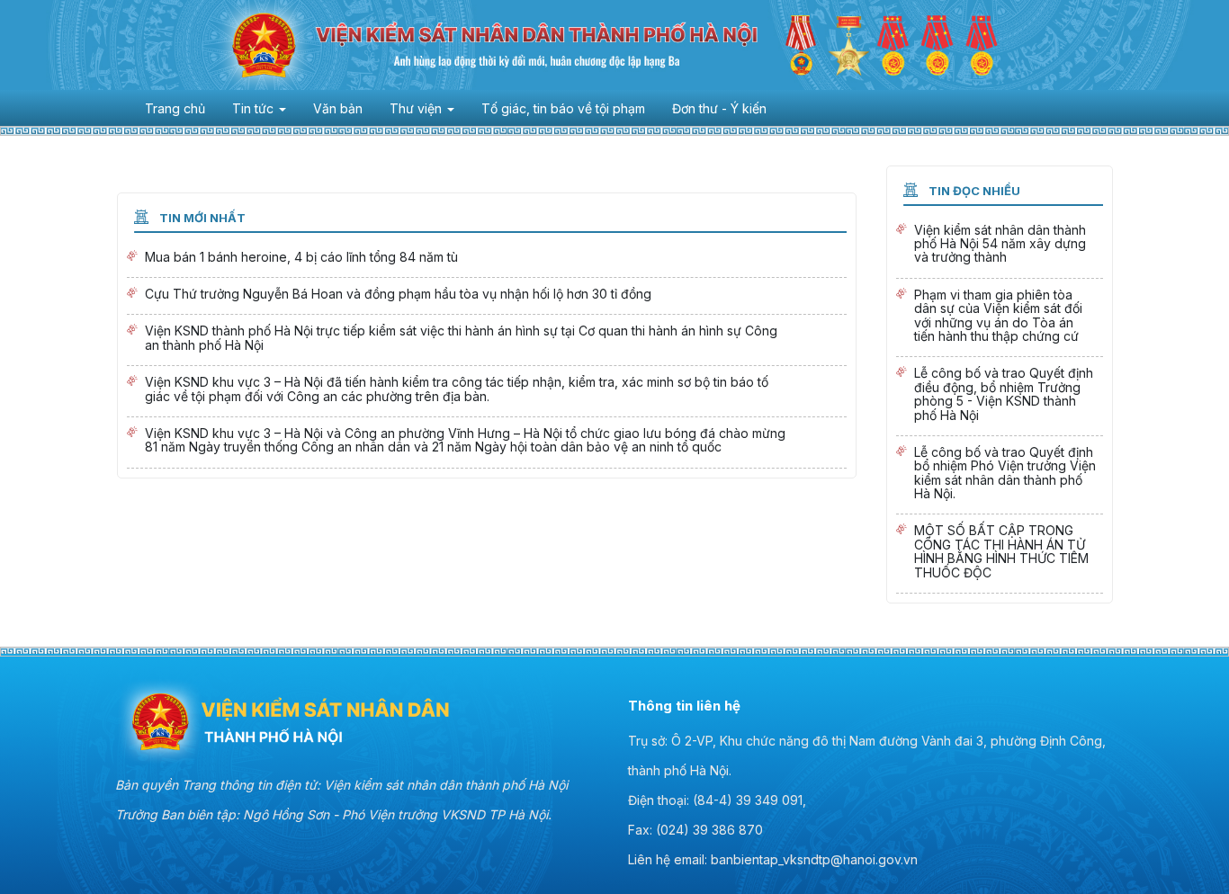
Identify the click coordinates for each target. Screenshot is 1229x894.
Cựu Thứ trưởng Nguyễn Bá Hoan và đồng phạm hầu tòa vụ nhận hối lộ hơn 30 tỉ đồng (487, 296)
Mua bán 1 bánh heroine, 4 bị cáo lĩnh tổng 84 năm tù (487, 259)
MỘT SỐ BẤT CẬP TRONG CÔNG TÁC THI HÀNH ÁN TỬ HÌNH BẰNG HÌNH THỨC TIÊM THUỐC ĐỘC (999, 553)
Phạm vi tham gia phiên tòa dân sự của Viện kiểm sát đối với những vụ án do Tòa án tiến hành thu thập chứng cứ (999, 318)
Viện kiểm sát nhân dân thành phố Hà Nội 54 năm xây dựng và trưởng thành (999, 246)
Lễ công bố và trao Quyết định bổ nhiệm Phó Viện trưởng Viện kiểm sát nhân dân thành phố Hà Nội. (999, 475)
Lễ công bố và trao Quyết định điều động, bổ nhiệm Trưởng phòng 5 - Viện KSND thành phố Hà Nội (999, 396)
